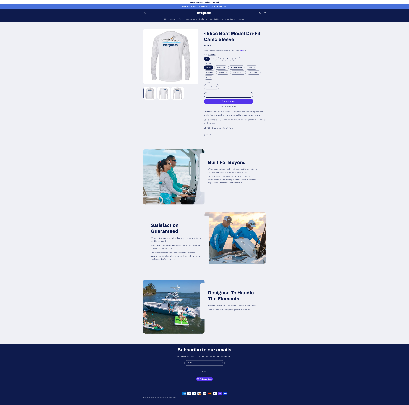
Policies (204, 372)
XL (228, 59)
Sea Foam (221, 67)
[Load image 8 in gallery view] (177, 93)
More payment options (228, 106)
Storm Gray (253, 72)
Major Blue (222, 72)
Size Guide (211, 54)
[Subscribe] (222, 363)
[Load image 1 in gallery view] (150, 93)
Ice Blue (209, 72)
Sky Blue (251, 67)
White (208, 67)
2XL (236, 59)
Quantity (207, 82)
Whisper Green (236, 67)
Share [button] (209, 135)
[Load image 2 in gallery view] (163, 93)
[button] (145, 13)
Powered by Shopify (169, 397)
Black (208, 77)
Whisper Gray (238, 72)
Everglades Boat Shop (155, 397)
